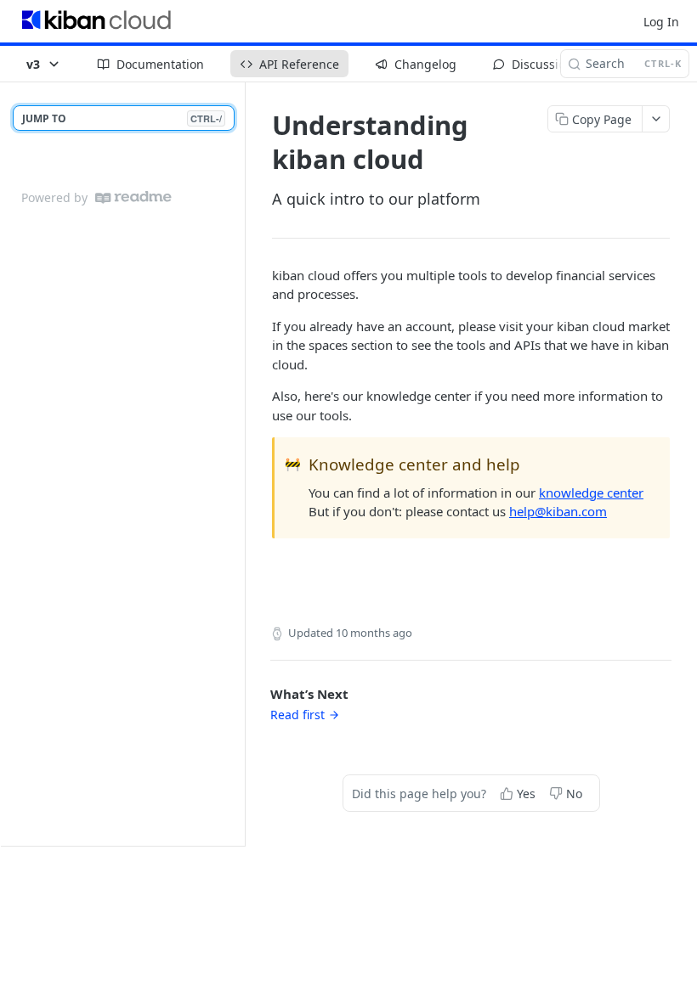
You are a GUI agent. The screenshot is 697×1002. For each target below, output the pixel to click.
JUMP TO (122, 118)
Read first (297, 714)
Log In (661, 22)
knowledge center (591, 492)
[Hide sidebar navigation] (241, 464)
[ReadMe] (133, 197)
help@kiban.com (558, 511)
